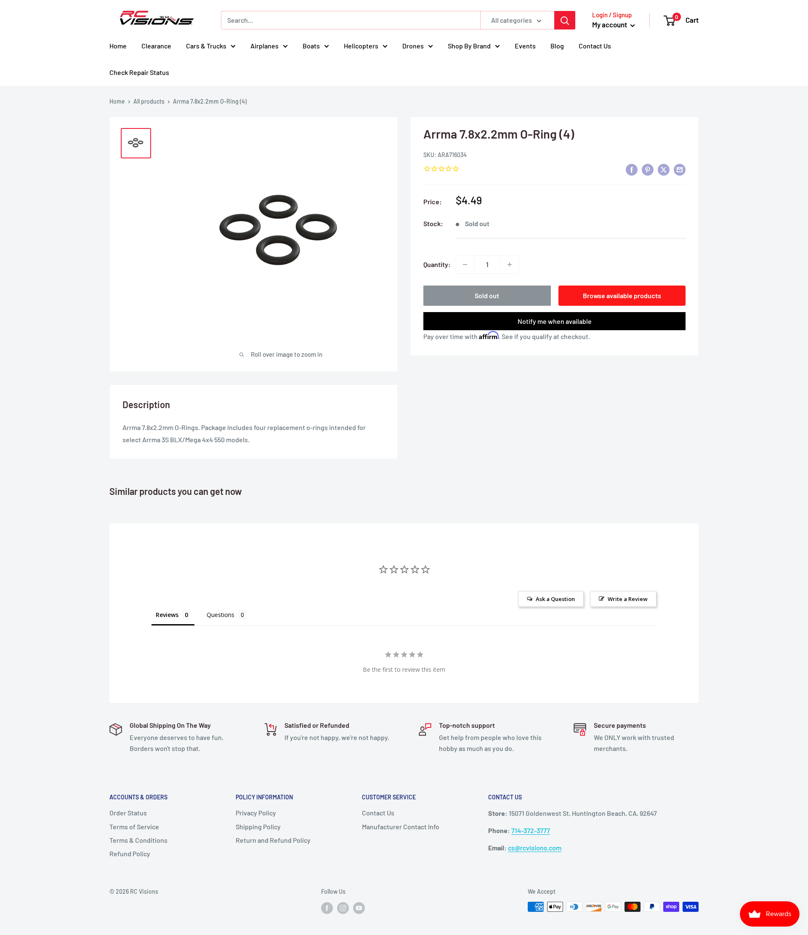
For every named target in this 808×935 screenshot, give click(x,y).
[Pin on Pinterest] (648, 169)
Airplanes (264, 46)
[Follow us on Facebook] (327, 908)
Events (525, 46)
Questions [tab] (220, 615)
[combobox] (350, 20)
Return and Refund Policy (273, 840)
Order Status (128, 813)
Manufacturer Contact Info (400, 827)
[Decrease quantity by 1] (465, 264)
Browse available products (622, 295)
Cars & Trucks (206, 46)
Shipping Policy (258, 827)
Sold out (487, 295)
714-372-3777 (530, 830)
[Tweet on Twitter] (664, 169)
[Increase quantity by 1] (509, 264)
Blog (557, 46)
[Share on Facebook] (632, 169)
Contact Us (595, 46)
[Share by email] (680, 169)
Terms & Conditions (138, 840)
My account (610, 24)
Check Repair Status (139, 72)
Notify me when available (555, 321)
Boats (311, 46)
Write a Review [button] (628, 599)
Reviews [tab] (167, 615)
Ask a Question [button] (555, 599)
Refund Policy (129, 854)
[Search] (564, 20)
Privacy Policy (256, 813)
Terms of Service (134, 827)
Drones (413, 46)
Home (118, 46)
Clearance (156, 46)
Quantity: (437, 264)
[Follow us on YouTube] (359, 908)
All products (149, 101)
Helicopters (361, 46)
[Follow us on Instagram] (343, 908)
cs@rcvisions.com (534, 848)
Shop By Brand (469, 46)
